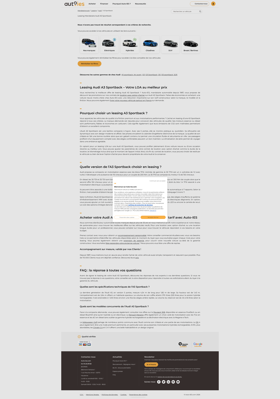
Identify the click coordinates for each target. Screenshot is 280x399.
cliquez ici (153, 210)
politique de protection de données (140, 205)
